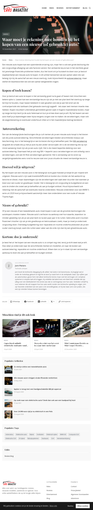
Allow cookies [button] (82, 506)
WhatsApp (16, 301)
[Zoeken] (90, 8)
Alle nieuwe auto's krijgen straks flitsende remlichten (35, 378)
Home (44, 8)
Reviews (60, 8)
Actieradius (9, 434)
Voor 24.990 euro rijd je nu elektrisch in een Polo (33, 411)
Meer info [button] (53, 506)
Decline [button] (70, 506)
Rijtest (32, 434)
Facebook (30, 301)
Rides (51, 8)
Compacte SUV (74, 434)
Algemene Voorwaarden (80, 494)
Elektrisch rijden (52, 434)
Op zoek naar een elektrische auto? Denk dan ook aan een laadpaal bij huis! (44, 400)
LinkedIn (43, 301)
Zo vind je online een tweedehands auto (30, 367)
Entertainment (73, 8)
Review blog (9, 456)
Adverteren (75, 498)
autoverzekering (74, 78)
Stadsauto (45, 438)
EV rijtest (22, 438)
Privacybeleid (75, 490)
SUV (52, 438)
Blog (85, 8)
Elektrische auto (21, 434)
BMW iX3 (63, 434)
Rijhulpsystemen (33, 438)
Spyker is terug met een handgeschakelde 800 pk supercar (37, 389)
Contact (74, 486)
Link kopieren (66, 301)
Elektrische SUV (11, 438)
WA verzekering (80, 141)
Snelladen (40, 434)
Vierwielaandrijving (63, 438)
